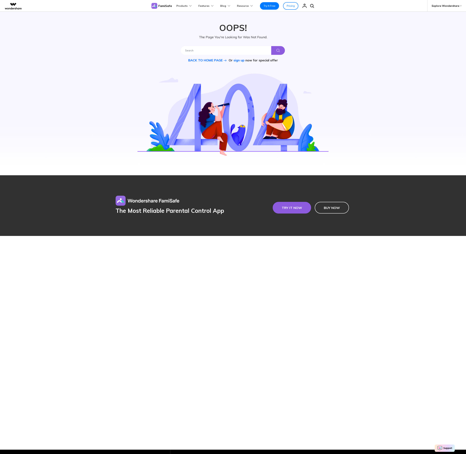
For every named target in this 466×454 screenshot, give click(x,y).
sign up (239, 60)
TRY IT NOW (292, 208)
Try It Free (269, 5)
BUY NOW (332, 208)
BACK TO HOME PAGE (206, 60)
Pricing (291, 5)
